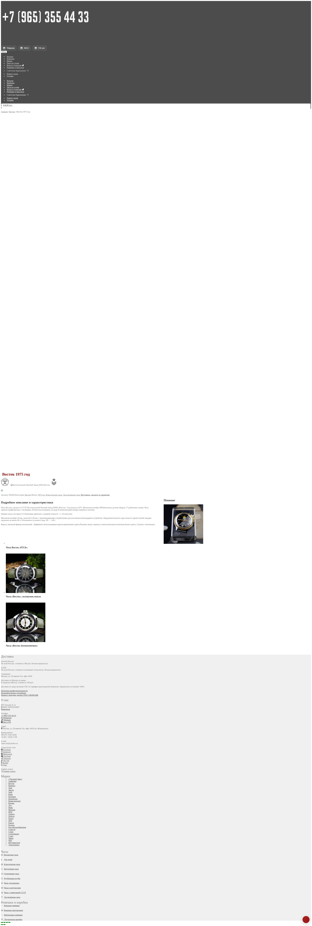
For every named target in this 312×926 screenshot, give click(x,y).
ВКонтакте (7, 754)
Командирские (14, 801)
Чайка (10, 838)
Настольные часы (11, 869)
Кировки (12, 797)
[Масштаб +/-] (2, 922)
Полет (11, 819)
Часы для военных (11, 883)
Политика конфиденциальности (14, 691)
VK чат (41, 48)
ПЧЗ (10, 821)
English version (9, 771)
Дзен (4, 765)
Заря (10, 788)
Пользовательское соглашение (13, 693)
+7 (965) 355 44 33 (8, 716)
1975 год (41, 495)
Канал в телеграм (14, 65)
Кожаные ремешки (12, 906)
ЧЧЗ (10, 840)
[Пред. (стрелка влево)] (2, 924)
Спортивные (13, 834)
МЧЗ (10, 812)
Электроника (13, 845)
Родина (11, 825)
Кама (10, 794)
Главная (4, 112)
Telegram (11, 48)
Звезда (11, 790)
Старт (10, 836)
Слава (10, 832)
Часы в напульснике (12, 888)
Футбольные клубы (12, 878)
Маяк (10, 808)
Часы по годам (13, 63)
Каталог (10, 57)
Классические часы (54, 495)
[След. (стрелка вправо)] (4, 924)
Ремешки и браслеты (15, 68)
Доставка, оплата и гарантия (95, 495)
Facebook (7, 750)
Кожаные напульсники (13, 910)
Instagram (7, 752)
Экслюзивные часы (12, 897)
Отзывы (10, 76)
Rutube (5, 763)
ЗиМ (10, 792)
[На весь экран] (4, 922)
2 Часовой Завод (15, 779)
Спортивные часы (11, 874)
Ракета (11, 823)
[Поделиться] (7, 922)
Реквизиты (5, 709)
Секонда (11, 830)
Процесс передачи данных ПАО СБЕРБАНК (19, 695)
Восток (12, 112)
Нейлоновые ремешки (13, 915)
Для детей (8, 860)
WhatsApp (7, 718)
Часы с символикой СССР (15, 893)
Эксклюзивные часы (71, 495)
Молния (11, 810)
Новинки (11, 59)
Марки (9, 61)
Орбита (11, 814)
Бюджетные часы (11, 855)
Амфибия (12, 781)
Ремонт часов (12, 74)
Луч (10, 805)
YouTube (7, 756)
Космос (11, 803)
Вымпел (11, 786)
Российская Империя (17, 827)
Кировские (13, 799)
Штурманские (14, 843)
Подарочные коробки (12, 919)
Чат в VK (7, 722)
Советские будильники (16, 71)
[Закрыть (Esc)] (9, 922)
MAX (26, 48)
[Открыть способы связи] (306, 919)
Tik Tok (6, 761)
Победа (11, 816)
